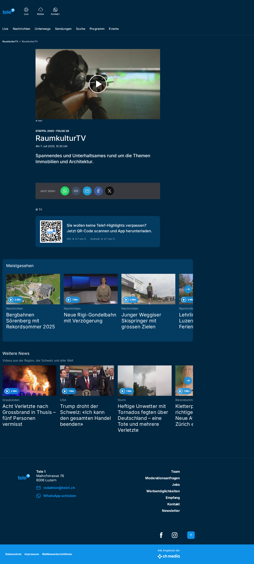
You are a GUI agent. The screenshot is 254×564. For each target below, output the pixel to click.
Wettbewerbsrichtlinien (57, 554)
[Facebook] (98, 190)
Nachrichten (21, 29)
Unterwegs (42, 29)
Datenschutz (13, 554)
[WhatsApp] (64, 190)
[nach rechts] (188, 289)
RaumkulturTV (10, 41)
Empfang (173, 498)
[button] (76, 190)
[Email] (87, 190)
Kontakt (173, 504)
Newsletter (171, 511)
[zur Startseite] (9, 11)
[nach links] (7, 289)
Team (175, 471)
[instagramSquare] (174, 535)
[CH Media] (169, 555)
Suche (80, 29)
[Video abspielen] (98, 84)
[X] (109, 190)
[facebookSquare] (161, 535)
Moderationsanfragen (162, 478)
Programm (97, 29)
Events (114, 29)
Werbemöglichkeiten (163, 491)
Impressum (32, 554)
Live (5, 29)
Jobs (176, 485)
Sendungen (63, 29)
